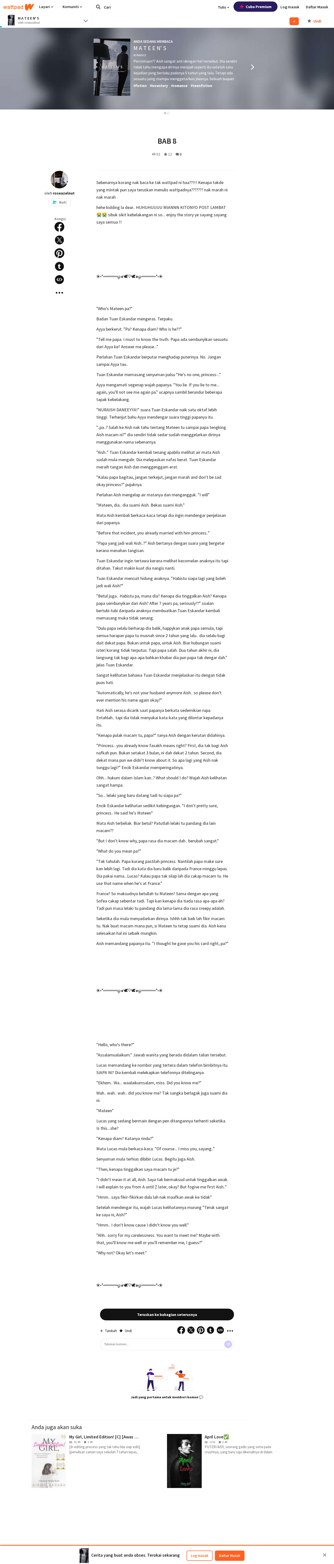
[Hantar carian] (98, 7)
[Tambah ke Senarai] (294, 21)
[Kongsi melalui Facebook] (59, 227)
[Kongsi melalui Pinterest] (59, 253)
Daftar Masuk (229, 1555)
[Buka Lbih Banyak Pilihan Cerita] (59, 293)
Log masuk (199, 1555)
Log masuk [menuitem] (289, 6)
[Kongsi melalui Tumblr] (59, 266)
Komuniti (71, 6)
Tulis (222, 7)
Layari (45, 6)
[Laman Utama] (18, 7)
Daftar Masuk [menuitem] (317, 6)
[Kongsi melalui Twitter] (59, 240)
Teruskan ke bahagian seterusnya (167, 1314)
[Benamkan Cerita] (59, 279)
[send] (228, 1344)
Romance (140, 55)
